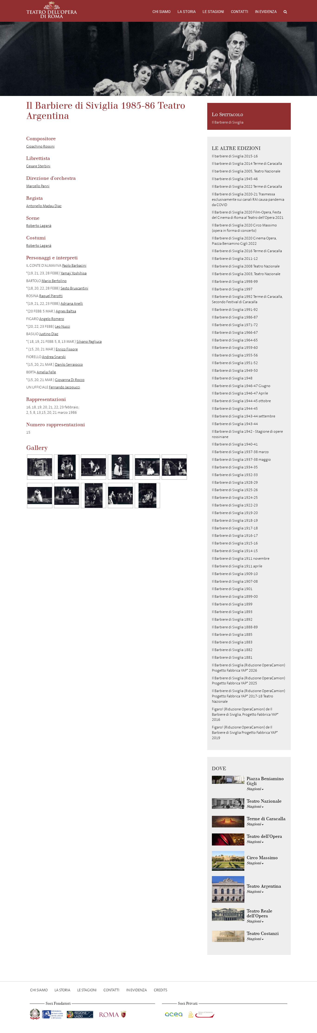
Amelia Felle (46, 372)
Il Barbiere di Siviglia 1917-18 (235, 528)
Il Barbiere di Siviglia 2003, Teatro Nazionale (246, 273)
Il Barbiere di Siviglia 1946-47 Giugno (241, 385)
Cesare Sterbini (38, 166)
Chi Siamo (161, 12)
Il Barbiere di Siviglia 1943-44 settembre (243, 416)
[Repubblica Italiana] (35, 1013)
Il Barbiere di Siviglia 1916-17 (235, 535)
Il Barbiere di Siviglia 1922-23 (235, 505)
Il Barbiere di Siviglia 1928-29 (235, 482)
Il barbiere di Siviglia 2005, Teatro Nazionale (246, 171)
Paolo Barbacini (74, 265)
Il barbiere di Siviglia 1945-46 (235, 178)
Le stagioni (213, 12)
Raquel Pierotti (51, 295)
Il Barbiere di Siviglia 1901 (232, 588)
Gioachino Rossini (40, 146)
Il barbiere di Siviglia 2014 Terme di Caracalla (247, 163)
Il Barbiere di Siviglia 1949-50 (235, 370)
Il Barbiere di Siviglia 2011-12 (235, 258)
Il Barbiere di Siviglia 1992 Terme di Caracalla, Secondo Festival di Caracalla (247, 299)
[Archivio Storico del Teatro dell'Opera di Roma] (51, 9)
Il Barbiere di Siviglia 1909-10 (235, 573)
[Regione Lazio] (80, 1013)
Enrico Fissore (67, 349)
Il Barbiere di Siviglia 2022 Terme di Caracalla (247, 186)
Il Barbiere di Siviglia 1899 (232, 604)
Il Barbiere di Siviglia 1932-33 (235, 474)
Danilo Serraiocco (69, 364)
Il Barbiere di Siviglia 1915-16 (235, 543)
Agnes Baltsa (66, 311)
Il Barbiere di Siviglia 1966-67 (235, 332)
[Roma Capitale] (119, 1013)
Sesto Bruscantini (74, 288)
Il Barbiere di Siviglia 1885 (232, 634)
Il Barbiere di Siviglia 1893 (232, 611)
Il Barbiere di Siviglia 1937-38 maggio (241, 459)
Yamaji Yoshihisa (74, 273)
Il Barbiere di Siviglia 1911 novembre (240, 558)
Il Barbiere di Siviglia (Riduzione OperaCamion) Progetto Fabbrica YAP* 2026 (248, 668)
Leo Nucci (62, 326)
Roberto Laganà (38, 225)
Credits (160, 990)
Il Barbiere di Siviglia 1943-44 (235, 423)
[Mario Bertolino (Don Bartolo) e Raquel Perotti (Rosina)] (147, 467)
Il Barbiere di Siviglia (227, 122)
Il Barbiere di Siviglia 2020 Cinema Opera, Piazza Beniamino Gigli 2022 (244, 241)
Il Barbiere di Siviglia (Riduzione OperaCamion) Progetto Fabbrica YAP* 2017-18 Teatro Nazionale (248, 696)
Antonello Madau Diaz (43, 205)
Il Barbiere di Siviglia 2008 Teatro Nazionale (246, 266)
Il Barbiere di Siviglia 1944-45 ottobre (241, 400)
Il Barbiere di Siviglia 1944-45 (235, 408)
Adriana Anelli (72, 303)
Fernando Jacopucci (64, 387)
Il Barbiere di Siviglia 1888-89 (235, 627)
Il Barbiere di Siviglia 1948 (232, 378)
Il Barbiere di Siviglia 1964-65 (235, 340)
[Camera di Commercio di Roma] (200, 1013)
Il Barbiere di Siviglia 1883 (232, 642)
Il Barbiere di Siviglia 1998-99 (235, 281)
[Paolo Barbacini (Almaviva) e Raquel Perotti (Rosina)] (39, 495)
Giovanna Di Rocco (69, 379)
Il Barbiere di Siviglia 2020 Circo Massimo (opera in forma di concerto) (244, 228)
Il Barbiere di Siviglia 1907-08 (235, 581)
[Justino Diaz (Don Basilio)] (93, 495)
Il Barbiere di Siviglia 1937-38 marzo (240, 451)
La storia (187, 12)
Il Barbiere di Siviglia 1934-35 (235, 467)
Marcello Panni (37, 186)
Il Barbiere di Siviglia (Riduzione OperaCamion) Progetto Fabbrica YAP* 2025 (248, 681)
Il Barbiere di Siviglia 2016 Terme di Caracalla (247, 250)
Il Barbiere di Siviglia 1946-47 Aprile (240, 393)
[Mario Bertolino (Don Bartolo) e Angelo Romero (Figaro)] (93, 467)
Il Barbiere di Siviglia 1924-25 (235, 497)
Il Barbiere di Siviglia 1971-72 (235, 324)
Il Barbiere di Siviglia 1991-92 (235, 309)
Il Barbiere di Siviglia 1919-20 (235, 512)
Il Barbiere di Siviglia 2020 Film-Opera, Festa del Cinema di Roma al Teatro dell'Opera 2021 (248, 215)
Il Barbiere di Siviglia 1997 (232, 289)
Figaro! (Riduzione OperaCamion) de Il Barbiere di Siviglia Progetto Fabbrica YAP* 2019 (245, 732)
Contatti (239, 12)
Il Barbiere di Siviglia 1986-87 (235, 317)
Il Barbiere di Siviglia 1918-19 (235, 520)
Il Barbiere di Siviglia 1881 (232, 657)
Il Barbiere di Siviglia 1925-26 (235, 489)
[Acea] (174, 1013)
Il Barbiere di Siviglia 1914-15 (235, 550)
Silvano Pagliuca (89, 341)
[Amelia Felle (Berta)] (120, 467)
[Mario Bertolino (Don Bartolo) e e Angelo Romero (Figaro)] (66, 495)
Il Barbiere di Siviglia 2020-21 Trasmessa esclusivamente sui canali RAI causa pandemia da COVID (248, 199)
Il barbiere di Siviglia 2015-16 (235, 156)
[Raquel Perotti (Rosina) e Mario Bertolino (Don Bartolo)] (174, 467)
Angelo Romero (51, 318)
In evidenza (266, 12)
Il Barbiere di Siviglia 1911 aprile (237, 566)
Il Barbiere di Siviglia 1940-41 (235, 444)
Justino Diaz (48, 333)
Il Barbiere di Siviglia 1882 (232, 649)
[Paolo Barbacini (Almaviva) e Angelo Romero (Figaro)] (66, 467)
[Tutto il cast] (120, 495)
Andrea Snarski (54, 356)
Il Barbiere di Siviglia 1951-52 (235, 362)
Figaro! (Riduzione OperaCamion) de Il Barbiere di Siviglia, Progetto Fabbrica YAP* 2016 (245, 714)
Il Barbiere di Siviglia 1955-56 (235, 355)
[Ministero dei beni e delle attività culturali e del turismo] (53, 1013)
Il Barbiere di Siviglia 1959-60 (235, 347)
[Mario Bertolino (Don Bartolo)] (39, 467)
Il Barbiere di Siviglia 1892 (232, 619)
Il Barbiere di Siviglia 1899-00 (235, 596)
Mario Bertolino (54, 280)
